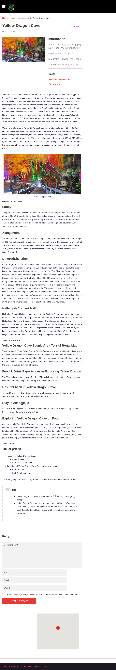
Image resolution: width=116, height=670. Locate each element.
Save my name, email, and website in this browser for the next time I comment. (42, 594)
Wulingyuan (65, 79)
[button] (58, 628)
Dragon (53, 79)
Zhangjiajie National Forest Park (16, 666)
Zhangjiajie (55, 84)
